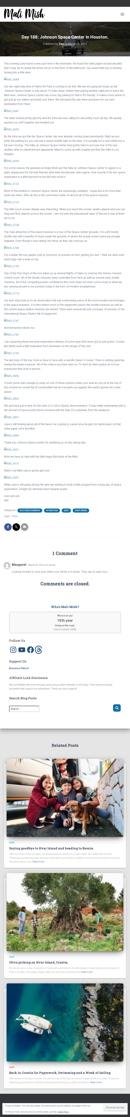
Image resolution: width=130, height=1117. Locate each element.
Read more (38, 861)
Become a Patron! (19, 668)
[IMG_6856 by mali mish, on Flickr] (11, 375)
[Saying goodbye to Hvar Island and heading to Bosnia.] (65, 797)
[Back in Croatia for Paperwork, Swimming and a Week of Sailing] (65, 1022)
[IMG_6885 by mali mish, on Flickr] (11, 435)
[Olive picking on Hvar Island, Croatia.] (65, 912)
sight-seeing (81, 510)
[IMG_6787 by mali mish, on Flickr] (11, 320)
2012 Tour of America (30, 510)
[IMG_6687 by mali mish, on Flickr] (11, 111)
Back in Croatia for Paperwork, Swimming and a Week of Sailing (60, 1073)
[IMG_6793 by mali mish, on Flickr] (11, 353)
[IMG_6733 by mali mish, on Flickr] (11, 202)
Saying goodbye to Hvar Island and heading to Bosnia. (51, 848)
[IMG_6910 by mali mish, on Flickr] (11, 463)
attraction (52, 510)
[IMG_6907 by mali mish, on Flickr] (11, 477)
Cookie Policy (63, 1112)
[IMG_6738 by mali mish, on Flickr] (11, 225)
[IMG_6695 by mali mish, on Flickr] (11, 129)
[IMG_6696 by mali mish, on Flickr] (11, 161)
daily (66, 510)
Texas (14, 516)
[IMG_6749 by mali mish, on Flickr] (11, 266)
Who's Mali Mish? (65, 607)
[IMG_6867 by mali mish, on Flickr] (11, 417)
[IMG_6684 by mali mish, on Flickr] (11, 79)
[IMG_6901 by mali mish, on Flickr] (11, 449)
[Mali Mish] (25, 14)
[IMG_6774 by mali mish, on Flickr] (11, 293)
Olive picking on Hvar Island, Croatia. (38, 962)
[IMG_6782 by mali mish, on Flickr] (11, 334)
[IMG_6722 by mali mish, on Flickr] (11, 183)
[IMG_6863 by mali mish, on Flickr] (11, 398)
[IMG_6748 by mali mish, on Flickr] (11, 247)
